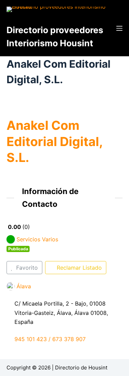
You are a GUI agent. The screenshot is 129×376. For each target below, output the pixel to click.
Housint (97, 367)
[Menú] (119, 28)
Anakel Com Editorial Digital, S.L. (55, 141)
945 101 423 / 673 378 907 (50, 339)
